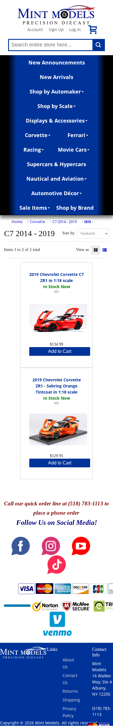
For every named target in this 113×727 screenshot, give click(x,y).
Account (35, 29)
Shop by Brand (75, 207)
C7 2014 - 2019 (64, 221)
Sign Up (56, 29)
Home (17, 221)
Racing (32, 149)
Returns (70, 691)
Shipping (71, 700)
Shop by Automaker (55, 91)
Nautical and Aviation (55, 178)
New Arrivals (56, 76)
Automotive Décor (55, 193)
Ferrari (76, 135)
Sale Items (33, 207)
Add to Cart (59, 351)
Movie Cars (72, 149)
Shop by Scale (55, 106)
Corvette (36, 135)
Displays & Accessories (55, 120)
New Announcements (56, 62)
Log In (75, 29)
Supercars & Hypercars (56, 164)
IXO (87, 221)
